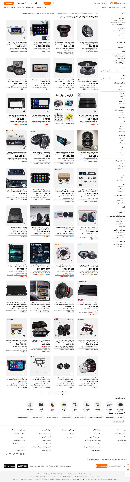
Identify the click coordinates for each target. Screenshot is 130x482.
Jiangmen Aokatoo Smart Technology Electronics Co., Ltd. (16, 159)
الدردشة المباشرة (46, 437)
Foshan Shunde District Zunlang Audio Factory (16, 87)
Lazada (65, 474)
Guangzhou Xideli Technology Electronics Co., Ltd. (87, 122)
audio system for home (95, 417)
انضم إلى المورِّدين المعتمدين (18, 443)
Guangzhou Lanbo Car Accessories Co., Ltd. (16, 310)
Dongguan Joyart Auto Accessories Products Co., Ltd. (40, 50)
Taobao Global (72, 474)
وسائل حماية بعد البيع (95, 443)
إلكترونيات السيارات (62, 13)
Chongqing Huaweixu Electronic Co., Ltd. (64, 385)
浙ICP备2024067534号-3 (110, 479)
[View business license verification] (81, 479)
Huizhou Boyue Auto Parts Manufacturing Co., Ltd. (40, 272)
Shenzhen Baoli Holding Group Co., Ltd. (40, 235)
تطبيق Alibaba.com (35, 466)
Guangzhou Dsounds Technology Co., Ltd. (87, 312)
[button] (53, 3)
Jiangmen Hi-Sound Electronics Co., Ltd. (40, 162)
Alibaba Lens (119, 466)
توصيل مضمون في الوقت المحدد (93, 440)
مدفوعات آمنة (97, 433)
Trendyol (83, 474)
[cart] (30, 3)
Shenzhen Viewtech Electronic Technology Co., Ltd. (40, 310)
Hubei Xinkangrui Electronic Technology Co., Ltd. (16, 235)
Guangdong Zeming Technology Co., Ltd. (87, 272)
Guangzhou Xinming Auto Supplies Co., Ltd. (87, 159)
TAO (79, 474)
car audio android (118, 421)
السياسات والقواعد (96, 450)
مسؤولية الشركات (121, 440)
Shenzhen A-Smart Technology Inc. (64, 87)
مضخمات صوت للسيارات (48, 13)
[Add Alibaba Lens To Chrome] (101, 466)
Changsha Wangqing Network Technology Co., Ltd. (16, 385)
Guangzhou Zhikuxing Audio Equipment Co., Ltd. (16, 350)
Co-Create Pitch (121, 437)
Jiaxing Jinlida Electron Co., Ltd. (65, 52)
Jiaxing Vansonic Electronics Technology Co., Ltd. (87, 385)
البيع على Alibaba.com (19, 433)
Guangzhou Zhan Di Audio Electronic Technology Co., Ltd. (64, 275)
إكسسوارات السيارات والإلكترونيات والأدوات (81, 13)
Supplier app (64, 466)
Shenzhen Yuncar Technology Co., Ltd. (40, 197)
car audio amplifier (51, 417)
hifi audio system (65, 417)
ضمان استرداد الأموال (95, 437)
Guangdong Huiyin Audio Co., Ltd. (89, 87)
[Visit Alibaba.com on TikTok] (6, 454)
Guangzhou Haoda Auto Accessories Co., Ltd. (87, 237)
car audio (120, 417)
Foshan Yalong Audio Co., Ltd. (90, 50)
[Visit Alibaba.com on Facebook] (24, 454)
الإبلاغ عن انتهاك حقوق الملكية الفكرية (41, 447)
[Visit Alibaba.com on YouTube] (10, 454)
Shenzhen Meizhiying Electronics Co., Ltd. (16, 275)
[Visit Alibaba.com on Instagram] (14, 454)
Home (97, 13)
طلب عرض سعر (71, 437)
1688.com (47, 474)
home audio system (37, 417)
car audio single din (79, 417)
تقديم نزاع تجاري (46, 440)
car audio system (22, 417)
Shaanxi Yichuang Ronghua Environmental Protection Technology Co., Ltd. (64, 310)
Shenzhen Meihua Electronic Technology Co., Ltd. (87, 199)
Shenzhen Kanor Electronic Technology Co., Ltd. (16, 197)
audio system (109, 417)
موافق (104, 70)
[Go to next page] (37, 393)
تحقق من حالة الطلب (19, 440)
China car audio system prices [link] (30, 13)
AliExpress (40, 474)
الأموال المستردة (46, 443)
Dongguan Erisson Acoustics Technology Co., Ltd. (64, 348)
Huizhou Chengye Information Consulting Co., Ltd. (40, 385)
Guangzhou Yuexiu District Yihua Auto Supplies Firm (40, 349)
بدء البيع (23, 437)
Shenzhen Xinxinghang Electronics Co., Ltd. (40, 122)
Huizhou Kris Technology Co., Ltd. (17, 50)
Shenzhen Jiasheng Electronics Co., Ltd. (40, 87)
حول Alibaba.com (121, 430)
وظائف (124, 443)
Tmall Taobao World (56, 474)
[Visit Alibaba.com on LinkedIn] (21, 454)
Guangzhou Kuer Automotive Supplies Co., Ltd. (64, 199)
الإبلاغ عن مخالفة (46, 450)
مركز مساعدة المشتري (45, 433)
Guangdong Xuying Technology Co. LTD (16, 122)
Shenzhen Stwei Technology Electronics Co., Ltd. (64, 162)
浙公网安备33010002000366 (94, 479)
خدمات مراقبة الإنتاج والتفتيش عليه (92, 447)
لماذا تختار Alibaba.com (120, 433)
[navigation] (113, 203)
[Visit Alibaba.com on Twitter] (17, 454)
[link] (127, 465)
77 (41, 393)
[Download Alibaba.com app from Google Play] (9, 466)
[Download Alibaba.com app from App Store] (22, 466)
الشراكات (22, 447)
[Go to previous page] (66, 393)
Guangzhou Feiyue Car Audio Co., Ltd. (64, 235)
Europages (91, 474)
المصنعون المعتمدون (70, 433)
